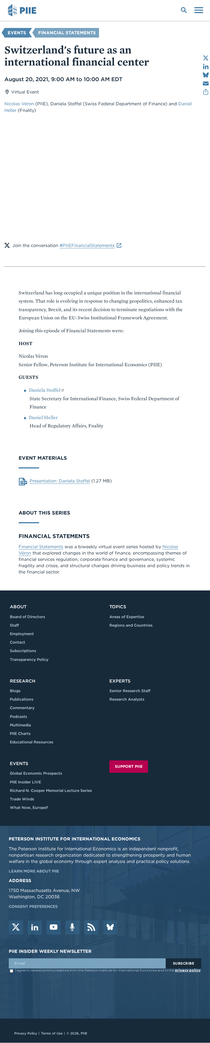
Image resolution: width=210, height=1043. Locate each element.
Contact (17, 642)
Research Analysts (126, 699)
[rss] (91, 927)
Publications (21, 699)
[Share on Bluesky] (206, 75)
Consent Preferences (33, 906)
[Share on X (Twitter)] (206, 58)
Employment (22, 634)
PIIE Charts (20, 733)
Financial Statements (67, 32)
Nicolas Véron (19, 103)
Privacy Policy (25, 1033)
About (18, 606)
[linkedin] (35, 927)
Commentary (22, 708)
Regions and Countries (131, 625)
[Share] (206, 92)
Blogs (15, 691)
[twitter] (16, 927)
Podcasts (18, 716)
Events (17, 32)
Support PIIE (128, 766)
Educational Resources (31, 742)
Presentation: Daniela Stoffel (60, 481)
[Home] (23, 10)
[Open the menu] (199, 9)
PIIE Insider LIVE (25, 782)
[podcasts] (72, 927)
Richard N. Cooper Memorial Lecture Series (51, 790)
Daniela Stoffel (44, 390)
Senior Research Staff (129, 691)
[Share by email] (206, 83)
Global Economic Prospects (36, 773)
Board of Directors (27, 617)
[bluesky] (110, 927)
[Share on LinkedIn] (206, 66)
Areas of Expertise (126, 617)
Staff (14, 625)
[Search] (184, 9)
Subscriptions (23, 651)
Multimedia (20, 725)
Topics (117, 606)
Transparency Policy (29, 659)
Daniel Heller (43, 417)
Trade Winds (22, 799)
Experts (119, 681)
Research (22, 681)
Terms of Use (52, 1033)
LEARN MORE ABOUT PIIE (34, 871)
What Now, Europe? (29, 807)
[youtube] (53, 927)
